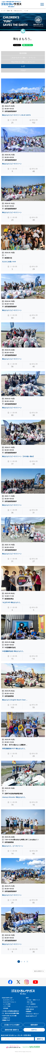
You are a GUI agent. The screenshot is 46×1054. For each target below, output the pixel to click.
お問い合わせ (30, 1009)
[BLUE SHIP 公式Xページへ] (18, 982)
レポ (23, 66)
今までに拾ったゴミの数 (9, 1015)
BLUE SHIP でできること (9, 1002)
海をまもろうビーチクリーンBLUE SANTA (16, 115)
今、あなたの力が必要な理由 (10, 1013)
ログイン (34, 1030)
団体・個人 (30, 1002)
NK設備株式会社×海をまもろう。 (13, 651)
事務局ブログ (6, 1020)
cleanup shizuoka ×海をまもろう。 (14, 797)
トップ (3, 11)
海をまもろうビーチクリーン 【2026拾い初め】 (18, 456)
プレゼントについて (32, 1007)
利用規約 (28, 1011)
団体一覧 (9, 11)
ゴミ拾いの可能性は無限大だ (10, 1011)
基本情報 (23, 53)
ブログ (23, 70)
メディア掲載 (6, 1006)
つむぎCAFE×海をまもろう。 (12, 602)
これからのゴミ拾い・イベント (23, 57)
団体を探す (34, 1025)
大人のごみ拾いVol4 (9, 262)
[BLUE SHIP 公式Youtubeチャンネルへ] (35, 982)
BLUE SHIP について (8, 1000)
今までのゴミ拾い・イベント (23, 62)
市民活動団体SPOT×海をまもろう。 (14, 748)
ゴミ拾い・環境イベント (33, 1000)
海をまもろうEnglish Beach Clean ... (14, 700)
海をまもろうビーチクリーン (12, 164)
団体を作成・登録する (12, 1030)
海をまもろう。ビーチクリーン (12, 846)
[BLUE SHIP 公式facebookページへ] (10, 982)
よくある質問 (6, 1004)
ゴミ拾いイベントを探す (12, 1025)
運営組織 (5, 1008)
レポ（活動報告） (31, 1004)
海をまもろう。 (18, 11)
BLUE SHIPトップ (31, 1016)
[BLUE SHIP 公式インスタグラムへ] (26, 982)
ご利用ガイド (6, 1018)
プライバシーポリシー (32, 1014)
